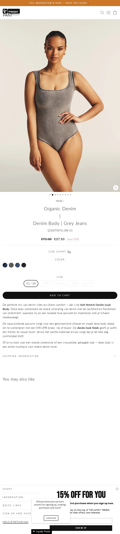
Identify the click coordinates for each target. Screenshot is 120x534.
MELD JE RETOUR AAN (15, 521)
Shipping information (21, 356)
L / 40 (73, 283)
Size (60, 277)
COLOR (60, 259)
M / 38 (59, 283)
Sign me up (81, 528)
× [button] (68, 496)
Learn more (51, 518)
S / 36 (45, 283)
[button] (54, 531)
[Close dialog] (117, 489)
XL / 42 (87, 283)
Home (59, 200)
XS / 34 (31, 283)
